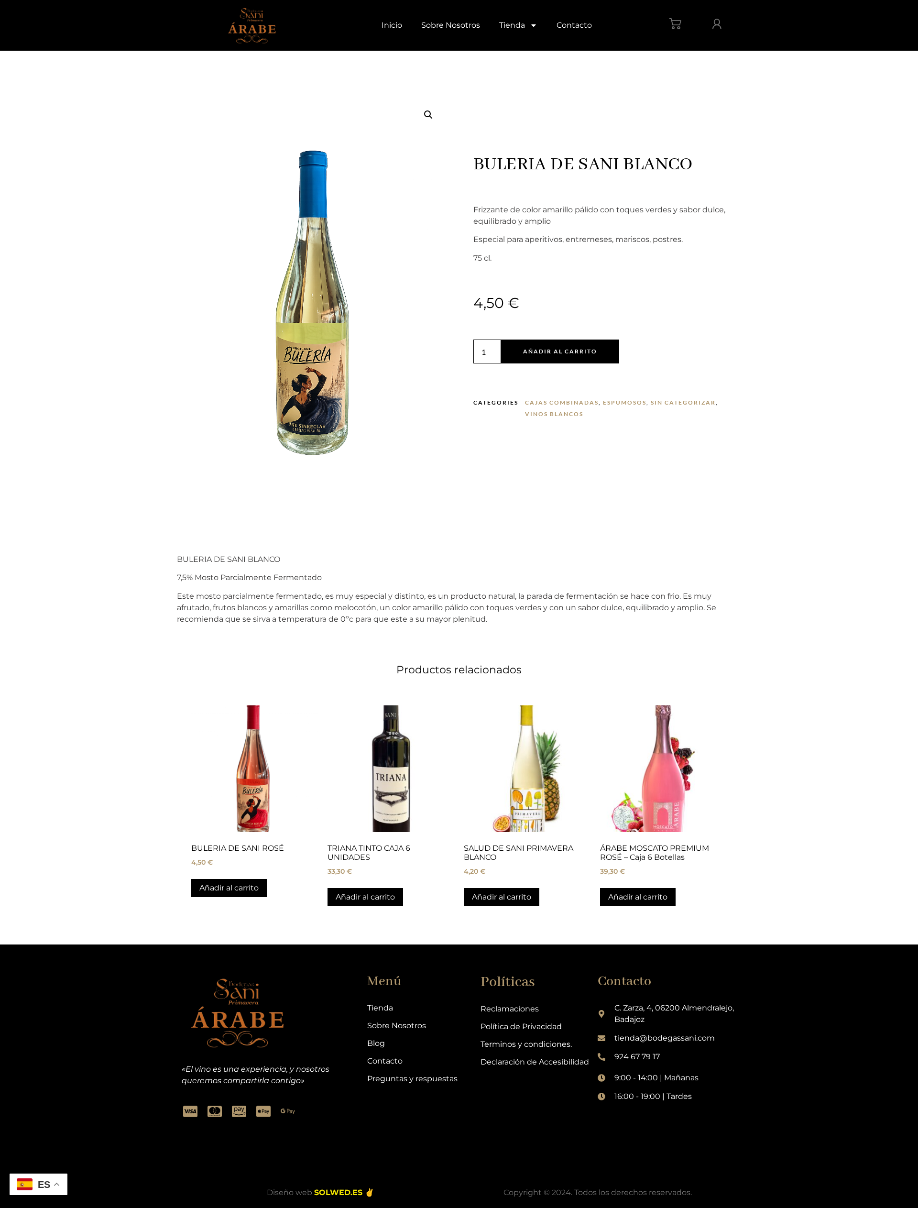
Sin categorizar (683, 402)
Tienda (512, 25)
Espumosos (624, 402)
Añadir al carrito (560, 351)
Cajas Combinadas (562, 402)
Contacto (574, 25)
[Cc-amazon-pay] (239, 1111)
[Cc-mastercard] (214, 1111)
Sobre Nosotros (450, 25)
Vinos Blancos (554, 413)
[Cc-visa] (190, 1111)
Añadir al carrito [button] (229, 887)
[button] (428, 114)
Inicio (392, 25)
